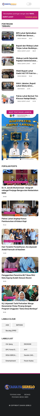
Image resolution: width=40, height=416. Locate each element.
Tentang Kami (15, 394)
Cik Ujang (9, 344)
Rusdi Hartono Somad (13, 241)
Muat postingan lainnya (20, 112)
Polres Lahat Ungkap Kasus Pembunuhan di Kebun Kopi (14, 220)
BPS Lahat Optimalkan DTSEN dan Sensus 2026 (26, 34)
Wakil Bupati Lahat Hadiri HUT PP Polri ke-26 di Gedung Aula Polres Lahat (26, 72)
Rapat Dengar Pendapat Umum (16, 182)
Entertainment (10, 361)
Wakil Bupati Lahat (23, 51)
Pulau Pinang (10, 297)
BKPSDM (19, 325)
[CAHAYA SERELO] (9, 5)
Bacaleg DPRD (10, 331)
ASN (7, 325)
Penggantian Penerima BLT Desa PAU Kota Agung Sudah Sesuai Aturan (18, 276)
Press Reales (10, 213)
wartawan (21, 89)
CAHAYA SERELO (25, 405)
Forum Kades (29, 361)
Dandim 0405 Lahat (30, 355)
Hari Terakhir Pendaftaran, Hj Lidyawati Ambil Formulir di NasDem (19, 248)
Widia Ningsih (21, 38)
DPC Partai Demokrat (12, 350)
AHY (25, 350)
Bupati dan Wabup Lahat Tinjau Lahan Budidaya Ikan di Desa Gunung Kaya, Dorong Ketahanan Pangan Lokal (27, 47)
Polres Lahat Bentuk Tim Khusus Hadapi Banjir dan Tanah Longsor (27, 97)
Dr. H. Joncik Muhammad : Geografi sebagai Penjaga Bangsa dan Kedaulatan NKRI (20, 190)
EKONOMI (27, 344)
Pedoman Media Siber (20, 397)
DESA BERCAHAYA (11, 269)
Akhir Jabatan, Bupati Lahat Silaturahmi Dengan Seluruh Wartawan (26, 84)
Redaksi (27, 394)
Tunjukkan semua (31, 17)
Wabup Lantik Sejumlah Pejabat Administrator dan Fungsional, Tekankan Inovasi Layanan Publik (27, 59)
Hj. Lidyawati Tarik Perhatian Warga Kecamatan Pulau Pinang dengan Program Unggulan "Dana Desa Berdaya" (20, 306)
